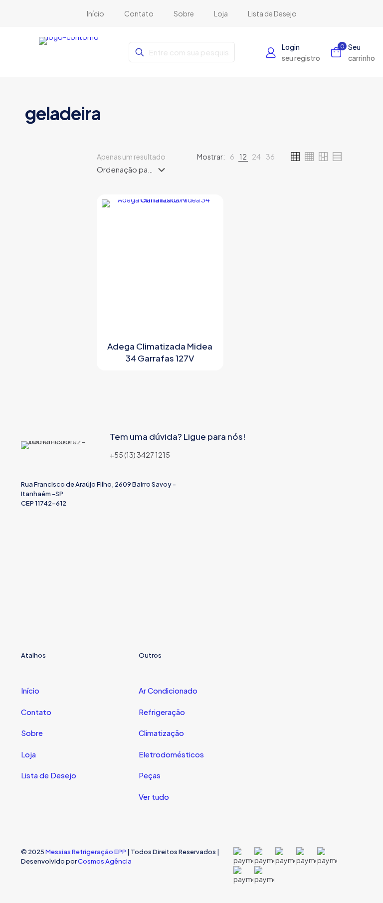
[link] (232, 157)
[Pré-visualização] (204, 256)
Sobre (32, 732)
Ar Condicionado (168, 690)
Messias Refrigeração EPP (85, 852)
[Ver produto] (204, 213)
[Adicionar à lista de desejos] (204, 235)
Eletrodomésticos (171, 754)
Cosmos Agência (105, 861)
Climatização (161, 732)
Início (30, 690)
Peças (150, 775)
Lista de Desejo (48, 775)
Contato (36, 712)
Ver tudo (154, 796)
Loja (28, 754)
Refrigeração (162, 712)
